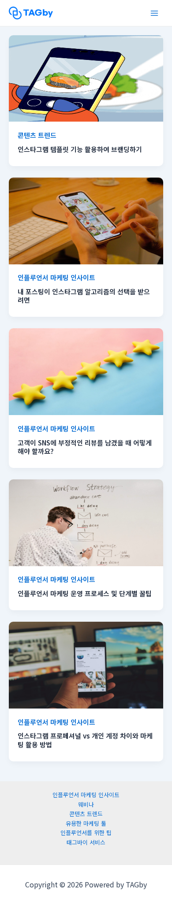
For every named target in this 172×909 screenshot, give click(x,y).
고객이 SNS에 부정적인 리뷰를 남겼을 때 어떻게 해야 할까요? (85, 447)
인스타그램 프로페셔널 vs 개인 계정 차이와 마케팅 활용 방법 (85, 740)
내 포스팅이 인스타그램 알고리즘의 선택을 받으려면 (84, 296)
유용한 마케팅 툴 (86, 823)
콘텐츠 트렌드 (37, 135)
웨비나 (86, 804)
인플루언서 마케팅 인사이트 (56, 277)
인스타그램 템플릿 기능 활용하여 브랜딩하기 (80, 149)
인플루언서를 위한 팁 (86, 832)
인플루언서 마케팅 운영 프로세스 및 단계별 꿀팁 (85, 593)
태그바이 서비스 (86, 842)
